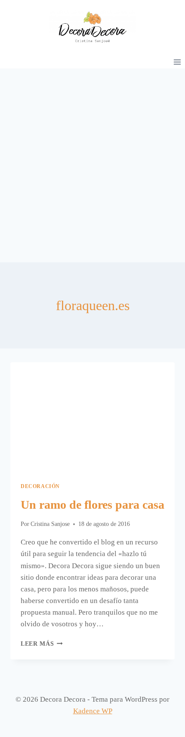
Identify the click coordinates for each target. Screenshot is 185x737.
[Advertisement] (92, 165)
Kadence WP (92, 711)
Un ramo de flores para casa (92, 504)
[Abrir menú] (177, 61)
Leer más (42, 644)
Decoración (40, 486)
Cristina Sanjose (50, 524)
